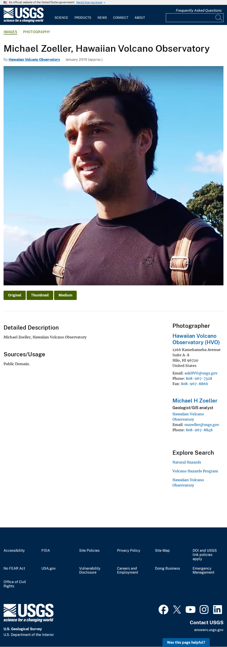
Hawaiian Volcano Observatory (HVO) (196, 339)
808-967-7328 (199, 378)
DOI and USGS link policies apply (205, 555)
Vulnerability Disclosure (89, 571)
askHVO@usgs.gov (200, 373)
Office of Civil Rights (15, 584)
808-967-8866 (194, 384)
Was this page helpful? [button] (186, 642)
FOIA (45, 551)
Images (10, 32)
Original (14, 295)
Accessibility (14, 551)
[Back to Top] (211, 631)
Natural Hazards (186, 462)
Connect (120, 17)
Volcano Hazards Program (195, 471)
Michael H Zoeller (194, 400)
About (140, 17)
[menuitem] (61, 15)
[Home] (23, 21)
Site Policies (89, 551)
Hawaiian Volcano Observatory (34, 59)
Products (82, 17)
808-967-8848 (199, 430)
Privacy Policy (128, 551)
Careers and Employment (127, 571)
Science (61, 17)
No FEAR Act (14, 569)
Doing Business (167, 569)
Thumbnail (40, 295)
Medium (65, 295)
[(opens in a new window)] (163, 609)
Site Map (162, 551)
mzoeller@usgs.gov (201, 424)
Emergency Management (203, 571)
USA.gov (48, 569)
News (102, 17)
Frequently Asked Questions (199, 10)
